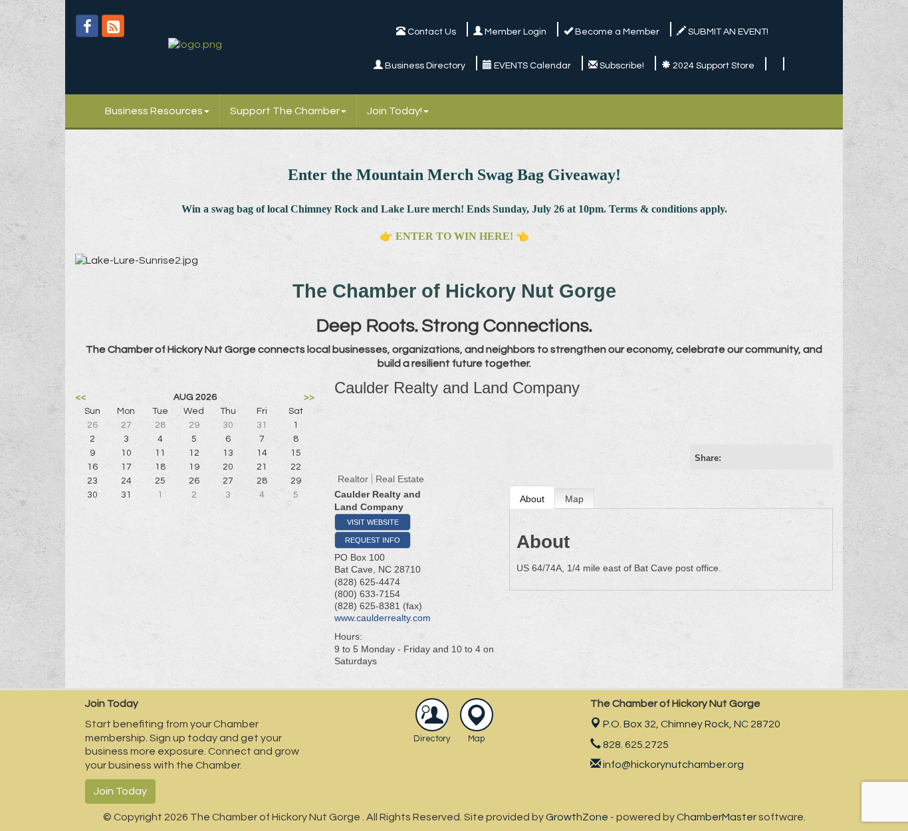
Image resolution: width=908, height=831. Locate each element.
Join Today (120, 791)
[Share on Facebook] (778, 457)
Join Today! (394, 111)
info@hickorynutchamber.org (672, 764)
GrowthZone (577, 817)
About (532, 499)
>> (309, 397)
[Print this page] (735, 457)
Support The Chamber (285, 111)
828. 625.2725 (635, 744)
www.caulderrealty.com (382, 617)
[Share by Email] (756, 457)
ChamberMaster (716, 817)
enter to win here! (454, 236)
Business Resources (154, 111)
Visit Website (373, 522)
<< (80, 397)
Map (574, 499)
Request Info (372, 540)
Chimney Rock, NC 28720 (691, 724)
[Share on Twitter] (799, 457)
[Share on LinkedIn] (820, 457)
